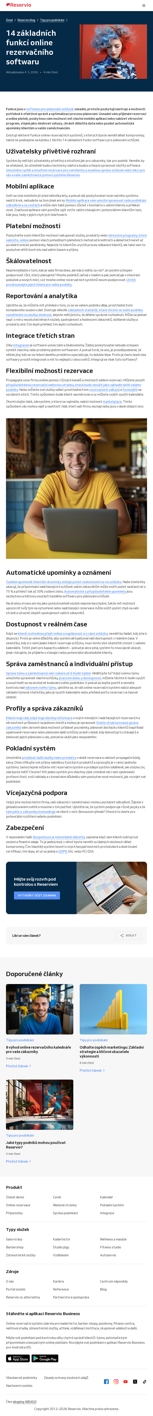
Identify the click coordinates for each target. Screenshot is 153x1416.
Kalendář (106, 1197)
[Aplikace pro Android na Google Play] (44, 1358)
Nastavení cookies (19, 1386)
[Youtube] (125, 1381)
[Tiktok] (144, 1381)
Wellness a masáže (113, 1239)
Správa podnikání (65, 1213)
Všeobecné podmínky (21, 1378)
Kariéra (58, 1281)
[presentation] (144, 5)
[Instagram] (116, 1381)
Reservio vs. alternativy (23, 1297)
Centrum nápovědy (114, 1281)
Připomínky (14, 1213)
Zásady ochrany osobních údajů (66, 1378)
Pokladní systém (112, 1205)
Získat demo (15, 1197)
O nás (10, 1281)
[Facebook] (106, 1381)
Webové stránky (65, 1205)
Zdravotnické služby (20, 1255)
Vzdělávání (61, 1255)
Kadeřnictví (61, 1239)
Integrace (107, 1213)
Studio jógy (61, 1247)
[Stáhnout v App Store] (18, 1358)
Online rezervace (18, 1205)
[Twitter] (135, 1381)
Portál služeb (15, 1289)
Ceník (57, 1197)
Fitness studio (110, 1247)
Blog (103, 1289)
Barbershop (15, 1247)
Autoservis (108, 1255)
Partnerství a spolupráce (71, 1297)
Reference (61, 1289)
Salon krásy (14, 1239)
